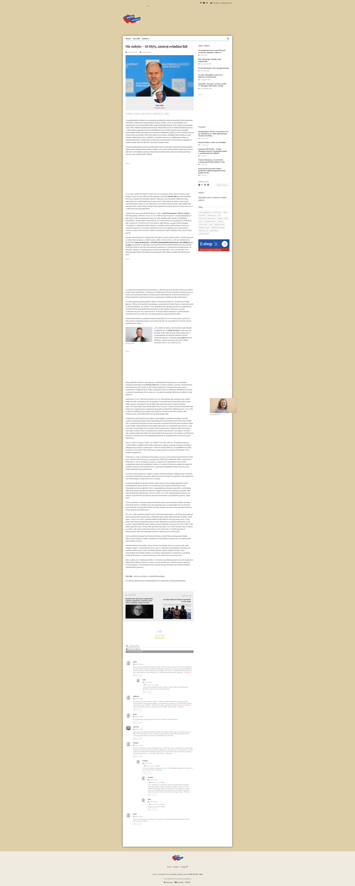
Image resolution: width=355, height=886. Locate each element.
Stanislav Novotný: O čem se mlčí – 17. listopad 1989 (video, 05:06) (212, 85)
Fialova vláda (203, 224)
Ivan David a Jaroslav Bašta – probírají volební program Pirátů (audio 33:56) (211, 170)
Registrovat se (227, 3)
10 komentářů (146, 52)
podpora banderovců (205, 212)
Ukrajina (220, 218)
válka (210, 224)
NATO (200, 221)
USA (219, 215)
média (166, 113)
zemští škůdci (214, 230)
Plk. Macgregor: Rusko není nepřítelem (209, 60)
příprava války (212, 215)
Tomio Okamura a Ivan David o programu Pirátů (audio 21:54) (211, 161)
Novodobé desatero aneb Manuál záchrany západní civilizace (211, 51)
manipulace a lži (158, 113)
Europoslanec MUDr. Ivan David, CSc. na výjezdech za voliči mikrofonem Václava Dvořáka (213, 133)
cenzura (220, 221)
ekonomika (129, 113)
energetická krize (204, 233)
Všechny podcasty (222, 185)
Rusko (226, 218)
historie (137, 113)
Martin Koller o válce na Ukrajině (212, 142)
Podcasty (168, 882)
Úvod (128, 39)
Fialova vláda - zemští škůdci (207, 218)
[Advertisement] (189, 19)
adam (157, 685)
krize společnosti (147, 113)
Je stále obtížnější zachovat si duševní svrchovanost (210, 76)
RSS (189, 882)
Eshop (145, 39)
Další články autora (159, 107)
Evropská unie (217, 212)
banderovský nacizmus (218, 227)
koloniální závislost (210, 221)
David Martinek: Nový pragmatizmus (213, 68)
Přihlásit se (216, 3)
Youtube (180, 882)
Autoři (136, 39)
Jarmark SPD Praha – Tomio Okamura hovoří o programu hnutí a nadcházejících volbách (212, 151)
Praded (157, 766)
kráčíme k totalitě (204, 227)
